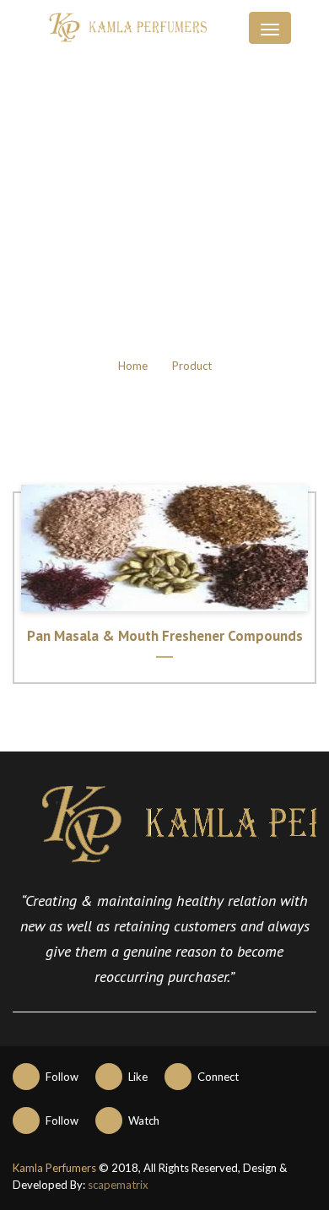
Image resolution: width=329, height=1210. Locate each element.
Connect (218, 1076)
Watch (143, 1120)
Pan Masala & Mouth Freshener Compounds (165, 636)
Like (138, 1076)
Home (133, 365)
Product (192, 365)
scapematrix (118, 1184)
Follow (62, 1076)
